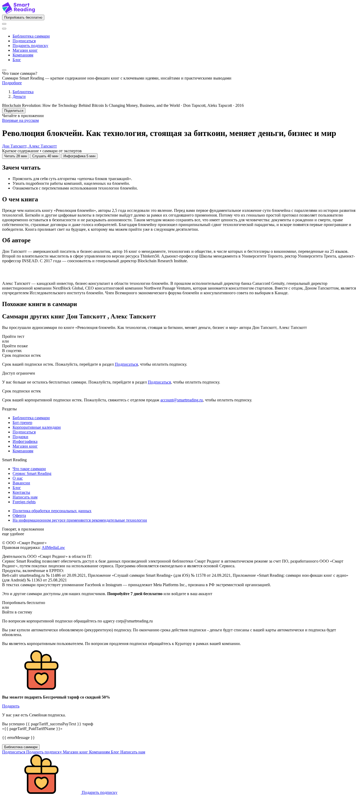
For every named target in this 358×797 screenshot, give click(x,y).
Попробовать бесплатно (23, 17)
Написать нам (25, 497)
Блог (17, 59)
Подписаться (24, 41)
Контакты (21, 492)
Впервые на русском (20, 120)
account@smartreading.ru (181, 400)
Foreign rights (24, 502)
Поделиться (13, 111)
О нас (18, 478)
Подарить (10, 706)
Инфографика (25, 441)
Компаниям (23, 55)
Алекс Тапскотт (43, 146)
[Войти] (4, 24)
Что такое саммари (29, 468)
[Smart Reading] (18, 12)
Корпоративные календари (37, 427)
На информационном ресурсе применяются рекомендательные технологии (80, 520)
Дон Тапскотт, (15, 146)
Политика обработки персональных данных (52, 510)
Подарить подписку (30, 45)
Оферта (19, 515)
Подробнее (12, 83)
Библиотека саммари (31, 36)
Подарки (20, 436)
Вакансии (21, 483)
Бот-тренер (22, 422)
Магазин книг (25, 50)
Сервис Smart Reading (32, 473)
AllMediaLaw (53, 547)
